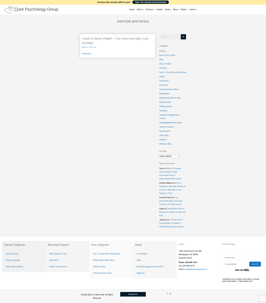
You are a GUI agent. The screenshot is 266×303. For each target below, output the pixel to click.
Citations (163, 68)
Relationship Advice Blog (169, 98)
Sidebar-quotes (165, 106)
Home (131, 9)
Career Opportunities (14, 266)
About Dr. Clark (12, 253)
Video (139, 260)
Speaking (163, 110)
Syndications (164, 131)
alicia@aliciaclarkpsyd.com (195, 269)
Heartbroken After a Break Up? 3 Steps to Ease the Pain (172, 212)
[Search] (183, 36)
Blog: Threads (165, 63)
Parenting (163, 85)
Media (183, 9)
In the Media (142, 253)
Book (167, 9)
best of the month (167, 55)
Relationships (165, 102)
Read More (86, 53)
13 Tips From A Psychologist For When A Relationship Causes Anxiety (171, 223)
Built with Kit (242, 270)
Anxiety (159, 9)
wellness (163, 139)
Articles (162, 51)
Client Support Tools (58, 253)
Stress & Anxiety (166, 127)
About (139, 9)
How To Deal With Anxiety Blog (172, 72)
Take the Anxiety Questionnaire (150, 2)
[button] (143, 9)
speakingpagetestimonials (170, 122)
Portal (192, 9)
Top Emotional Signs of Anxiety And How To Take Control (171, 201)
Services (149, 9)
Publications (164, 93)
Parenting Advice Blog (168, 89)
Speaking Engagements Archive (150, 266)
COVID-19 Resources (58, 266)
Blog (175, 9)
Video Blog (163, 135)
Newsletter (164, 80)
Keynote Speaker (13, 260)
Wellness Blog (165, 144)
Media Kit (141, 273)
